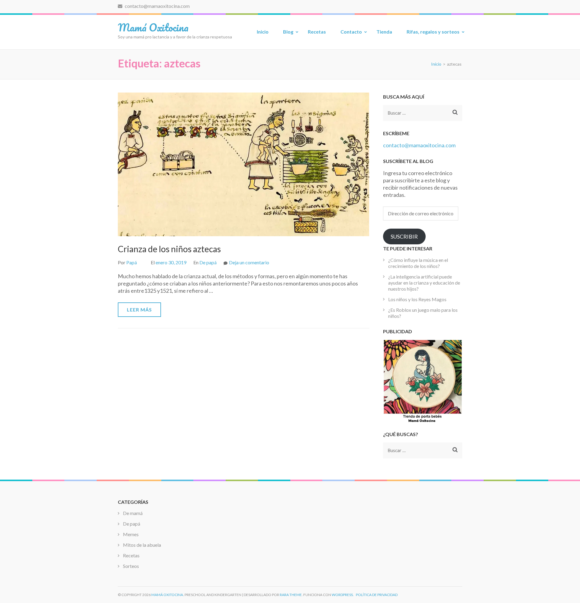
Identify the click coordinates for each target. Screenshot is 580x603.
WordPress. (343, 594)
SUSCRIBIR (404, 236)
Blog (288, 31)
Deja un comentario (249, 262)
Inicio (263, 31)
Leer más (139, 309)
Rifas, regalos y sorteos (433, 31)
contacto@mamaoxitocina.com (157, 6)
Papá (131, 262)
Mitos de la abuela (142, 545)
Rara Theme (291, 594)
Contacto (351, 31)
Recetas (317, 31)
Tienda (384, 31)
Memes (131, 534)
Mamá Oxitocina (153, 27)
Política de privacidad (377, 594)
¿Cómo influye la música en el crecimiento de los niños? (418, 263)
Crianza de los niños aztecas (169, 249)
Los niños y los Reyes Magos (417, 299)
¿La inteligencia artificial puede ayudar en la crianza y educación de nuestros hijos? (424, 283)
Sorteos (131, 566)
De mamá (133, 513)
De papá (208, 262)
